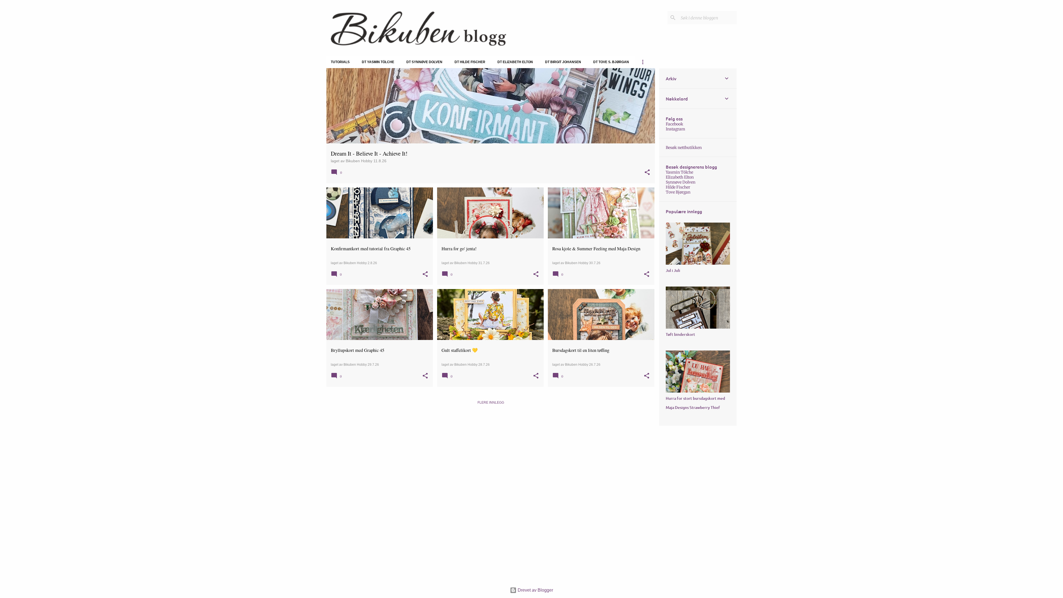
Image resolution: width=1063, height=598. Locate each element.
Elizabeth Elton (680, 177)
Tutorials (340, 62)
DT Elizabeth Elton (515, 62)
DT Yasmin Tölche (378, 62)
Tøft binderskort (680, 334)
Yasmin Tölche (679, 172)
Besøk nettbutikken (684, 147)
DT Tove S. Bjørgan (611, 62)
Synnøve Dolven (680, 182)
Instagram (675, 129)
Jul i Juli (673, 270)
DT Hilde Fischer (470, 62)
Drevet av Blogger (535, 590)
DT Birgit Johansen (563, 62)
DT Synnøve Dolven (424, 62)
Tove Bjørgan (678, 192)
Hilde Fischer (678, 187)
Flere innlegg (491, 402)
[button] (647, 172)
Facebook (674, 124)
